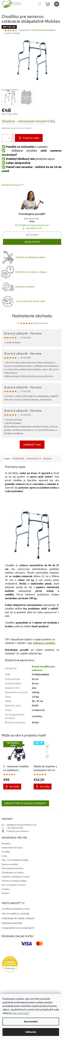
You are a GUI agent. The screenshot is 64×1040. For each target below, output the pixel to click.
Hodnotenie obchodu (32, 315)
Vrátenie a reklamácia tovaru (16, 876)
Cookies (6, 889)
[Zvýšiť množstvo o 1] (13, 136)
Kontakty (6, 843)
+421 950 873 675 (34, 228)
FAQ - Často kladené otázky (15, 860)
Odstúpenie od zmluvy (13, 872)
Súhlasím (30, 1032)
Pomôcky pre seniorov (18, 831)
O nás (4, 856)
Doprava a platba (10, 864)
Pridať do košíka (31, 137)
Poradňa (6, 851)
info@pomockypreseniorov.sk (34, 225)
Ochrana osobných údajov (14, 880)
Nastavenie (31, 1021)
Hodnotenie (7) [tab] (34, 458)
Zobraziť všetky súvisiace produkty (25, 803)
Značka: (12, 33)
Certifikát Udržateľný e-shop (16, 909)
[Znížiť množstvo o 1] (13, 140)
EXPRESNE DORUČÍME (12, 923)
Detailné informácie (11, 185)
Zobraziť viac (32, 444)
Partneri (5, 893)
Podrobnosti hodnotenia (43, 30)
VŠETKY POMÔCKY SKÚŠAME (16, 913)
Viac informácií (20, 1013)
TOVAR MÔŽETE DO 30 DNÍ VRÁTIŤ (18, 928)
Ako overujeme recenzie (14, 885)
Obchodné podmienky (12, 868)
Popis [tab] (7, 458)
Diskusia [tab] (47, 458)
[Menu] (56, 4)
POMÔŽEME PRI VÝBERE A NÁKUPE (18, 918)
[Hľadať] (39, 4)
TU (18, 653)
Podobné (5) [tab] (18, 458)
